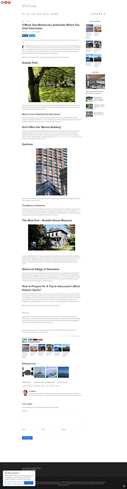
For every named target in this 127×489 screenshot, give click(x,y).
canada (24, 385)
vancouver (52, 385)
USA (47, 385)
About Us (2, 451)
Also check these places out (48, 301)
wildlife (57, 385)
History (43, 385)
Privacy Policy (3, 461)
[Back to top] (122, 484)
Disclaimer (2, 458)
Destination (29, 385)
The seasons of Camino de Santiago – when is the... (99, 106)
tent (61, 121)
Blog (23, 21)
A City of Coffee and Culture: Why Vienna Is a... (99, 114)
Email (43, 429)
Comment (25, 411)
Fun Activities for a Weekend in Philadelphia (57, 354)
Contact (2, 454)
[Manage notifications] (124, 486)
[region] (19, 478)
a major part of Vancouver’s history (63, 136)
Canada (28, 21)
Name (24, 429)
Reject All (19, 482)
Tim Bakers (24, 31)
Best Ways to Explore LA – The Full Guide (41, 354)
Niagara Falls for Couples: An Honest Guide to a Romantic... (99, 99)
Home (1, 448)
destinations (37, 385)
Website (63, 429)
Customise (9, 482)
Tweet (32, 35)
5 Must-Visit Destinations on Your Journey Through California (25, 355)
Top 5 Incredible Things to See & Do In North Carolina (65, 354)
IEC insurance (49, 51)
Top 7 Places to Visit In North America (33, 354)
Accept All (28, 482)
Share (25, 35)
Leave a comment (36, 31)
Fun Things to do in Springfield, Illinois (49, 354)
